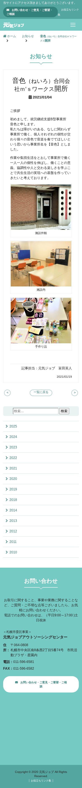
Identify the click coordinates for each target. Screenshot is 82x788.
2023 (13, 447)
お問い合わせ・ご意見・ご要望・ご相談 (30, 12)
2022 (13, 458)
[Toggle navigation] (73, 25)
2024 (13, 437)
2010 (13, 552)
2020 (13, 479)
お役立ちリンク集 (41, 780)
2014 (13, 510)
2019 (13, 489)
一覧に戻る (41, 392)
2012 (13, 531)
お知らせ (28, 36)
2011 (13, 542)
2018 (13, 500)
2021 (13, 468)
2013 (13, 521)
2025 (13, 426)
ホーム (11, 36)
